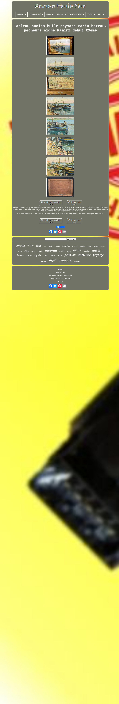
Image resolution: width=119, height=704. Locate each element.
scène (20, 251)
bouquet (103, 246)
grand (43, 261)
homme (75, 246)
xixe (38, 245)
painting (66, 246)
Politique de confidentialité (60, 275)
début (27, 251)
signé (52, 259)
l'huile (40, 251)
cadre (62, 250)
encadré (82, 246)
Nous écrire (60, 272)
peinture (65, 260)
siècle (53, 256)
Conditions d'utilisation (60, 279)
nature (29, 255)
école (33, 251)
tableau (51, 250)
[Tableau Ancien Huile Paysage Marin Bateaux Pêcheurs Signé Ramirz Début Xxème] (60, 45)
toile (30, 245)
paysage (98, 255)
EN (58, 282)
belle (69, 251)
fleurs (57, 246)
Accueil (60, 269)
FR (62, 282)
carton (89, 246)
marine (87, 251)
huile (77, 250)
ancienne (84, 255)
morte (59, 255)
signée (37, 255)
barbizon (76, 261)
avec (45, 246)
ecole (50, 246)
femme (20, 255)
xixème (95, 246)
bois (46, 255)
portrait (20, 245)
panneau (70, 255)
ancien (97, 250)
